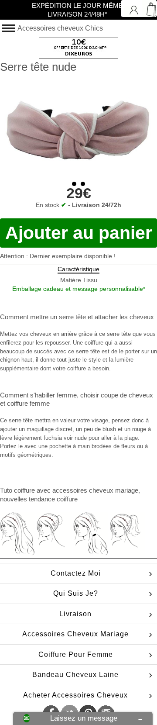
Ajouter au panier (78, 233)
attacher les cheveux (124, 317)
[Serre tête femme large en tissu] (78, 124)
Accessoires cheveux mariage (75, 634)
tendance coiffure (53, 499)
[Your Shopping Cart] (148, 8)
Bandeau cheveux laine (75, 674)
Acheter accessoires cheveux (75, 695)
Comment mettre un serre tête (43, 317)
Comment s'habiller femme (38, 395)
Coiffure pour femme (75, 654)
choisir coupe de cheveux (116, 395)
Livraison (75, 614)
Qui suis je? (75, 593)
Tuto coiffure (17, 490)
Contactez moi (76, 573)
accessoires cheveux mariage (95, 490)
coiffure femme (28, 403)
